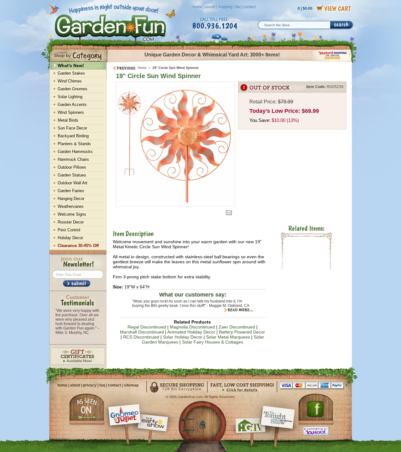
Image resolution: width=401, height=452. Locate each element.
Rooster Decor (71, 222)
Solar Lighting (70, 96)
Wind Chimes (70, 81)
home (197, 7)
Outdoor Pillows (72, 167)
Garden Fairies (71, 190)
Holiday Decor (70, 237)
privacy (89, 385)
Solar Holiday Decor (182, 336)
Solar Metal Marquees (228, 336)
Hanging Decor (71, 198)
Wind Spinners (71, 112)
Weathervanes (71, 206)
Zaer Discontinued (237, 326)
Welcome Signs (72, 214)
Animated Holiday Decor (191, 331)
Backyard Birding (73, 136)
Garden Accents (72, 104)
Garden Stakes (71, 73)
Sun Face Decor (72, 128)
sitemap (131, 385)
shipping (225, 7)
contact (249, 7)
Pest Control (69, 230)
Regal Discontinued (147, 326)
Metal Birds (68, 120)
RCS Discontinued (141, 336)
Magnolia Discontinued (192, 326)
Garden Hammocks (75, 151)
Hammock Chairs (73, 159)
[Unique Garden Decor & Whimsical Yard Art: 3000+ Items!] (229, 62)
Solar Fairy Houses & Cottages (212, 341)
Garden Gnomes (72, 89)
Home (142, 68)
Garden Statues (72, 175)
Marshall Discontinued (142, 331)
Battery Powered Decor (242, 331)
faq (238, 7)
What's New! (71, 65)
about (210, 7)
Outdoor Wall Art (72, 183)
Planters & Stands (74, 143)
